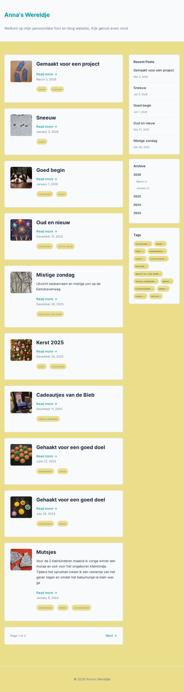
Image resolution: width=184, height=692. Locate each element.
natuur (156, 296)
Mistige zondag (55, 275)
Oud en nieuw (53, 222)
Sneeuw (46, 118)
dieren (163, 288)
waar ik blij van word (50, 314)
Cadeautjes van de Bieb (65, 395)
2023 (137, 213)
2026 (137, 174)
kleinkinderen (81, 607)
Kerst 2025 (50, 342)
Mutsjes (46, 552)
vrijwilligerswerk (48, 418)
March (141, 181)
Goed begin (50, 170)
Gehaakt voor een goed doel (70, 447)
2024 (137, 205)
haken (42, 89)
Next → (111, 635)
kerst (41, 366)
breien (62, 607)
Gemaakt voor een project (68, 64)
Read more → (46, 74)
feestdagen (45, 194)
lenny (42, 141)
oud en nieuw (65, 246)
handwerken (45, 471)
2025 (137, 196)
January (142, 188)
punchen (57, 89)
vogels (140, 296)
